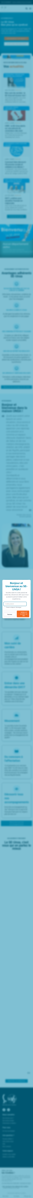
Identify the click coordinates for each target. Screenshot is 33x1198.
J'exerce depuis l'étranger (13, 607)
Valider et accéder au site (23, 613)
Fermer (9, 614)
